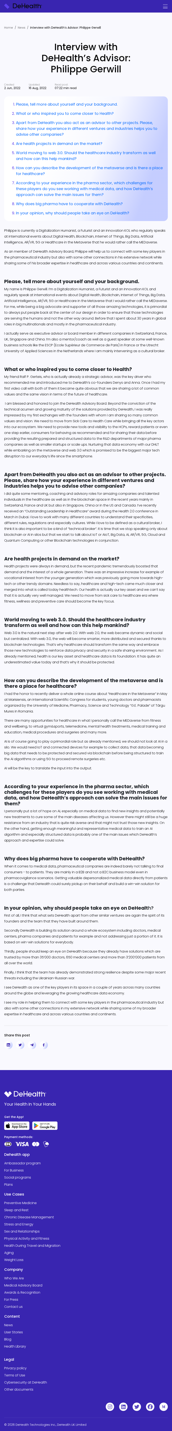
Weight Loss (13, 1259)
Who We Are (14, 1278)
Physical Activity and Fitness (26, 1238)
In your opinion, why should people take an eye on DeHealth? (72, 213)
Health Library (15, 1346)
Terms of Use (14, 1375)
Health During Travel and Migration (32, 1245)
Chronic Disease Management (29, 1217)
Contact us (13, 1306)
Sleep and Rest (16, 1210)
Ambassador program (22, 1163)
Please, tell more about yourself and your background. (66, 104)
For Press (11, 1299)
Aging (9, 1252)
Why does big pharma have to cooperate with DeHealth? (69, 203)
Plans (8, 1184)
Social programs (17, 1177)
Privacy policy (15, 1368)
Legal (9, 1359)
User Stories (13, 1332)
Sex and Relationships (22, 1231)
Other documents (18, 1389)
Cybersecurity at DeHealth (25, 1382)
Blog (7, 1339)
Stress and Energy (18, 1224)
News (21, 28)
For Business (14, 1170)
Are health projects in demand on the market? (59, 143)
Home (8, 28)
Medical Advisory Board (23, 1285)
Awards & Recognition (22, 1292)
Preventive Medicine (20, 1203)
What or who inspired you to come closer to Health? (65, 113)
